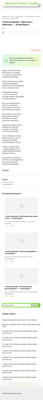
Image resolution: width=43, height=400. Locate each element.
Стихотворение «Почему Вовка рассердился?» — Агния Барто (18, 288)
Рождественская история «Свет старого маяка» (19, 320)
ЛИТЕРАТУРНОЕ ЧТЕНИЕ (21, 3)
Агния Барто (19, 16)
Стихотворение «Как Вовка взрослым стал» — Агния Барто (21, 217)
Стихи (12, 16)
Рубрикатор (5, 16)
